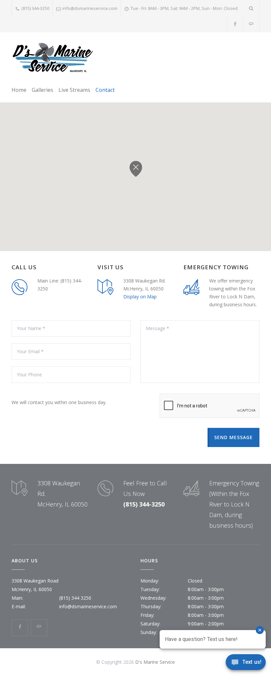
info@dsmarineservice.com (89, 8)
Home (19, 90)
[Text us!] (245, 663)
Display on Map (140, 296)
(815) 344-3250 (35, 8)
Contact (105, 90)
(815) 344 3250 (75, 598)
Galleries (42, 90)
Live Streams (74, 90)
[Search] (251, 8)
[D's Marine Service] (53, 58)
